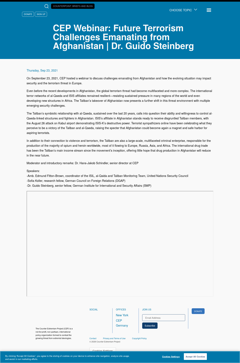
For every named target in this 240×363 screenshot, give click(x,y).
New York (122, 315)
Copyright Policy (139, 338)
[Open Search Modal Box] (47, 6)
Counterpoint (73, 6)
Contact (92, 338)
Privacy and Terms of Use (114, 338)
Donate (28, 14)
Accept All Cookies (195, 356)
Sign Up (41, 14)
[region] (120, 357)
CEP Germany (122, 322)
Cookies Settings (103, 351)
